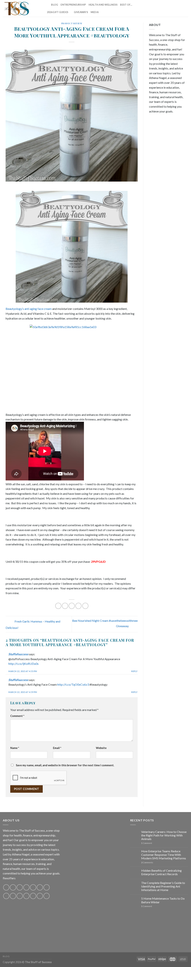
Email (57, 748)
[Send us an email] (171, 8)
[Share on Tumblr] (85, 606)
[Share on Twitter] (65, 606)
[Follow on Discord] (46, 887)
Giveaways (81, 12)
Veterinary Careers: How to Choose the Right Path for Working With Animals (164, 835)
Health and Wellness (103, 4)
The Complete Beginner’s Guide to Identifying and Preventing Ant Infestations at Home (163, 886)
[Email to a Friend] (72, 606)
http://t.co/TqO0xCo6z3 (73, 684)
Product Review (71, 23)
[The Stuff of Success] (21, 8)
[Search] (47, 4)
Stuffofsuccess (18, 654)
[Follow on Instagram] (156, 8)
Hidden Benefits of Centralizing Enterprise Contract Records (161, 872)
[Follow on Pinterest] (176, 8)
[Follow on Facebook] (151, 8)
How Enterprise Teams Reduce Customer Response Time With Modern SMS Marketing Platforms (163, 854)
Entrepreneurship (73, 4)
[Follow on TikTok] (161, 8)
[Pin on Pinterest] (78, 606)
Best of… (126, 4)
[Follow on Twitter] (166, 8)
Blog (54, 4)
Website (101, 748)
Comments (147, 862)
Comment (17, 715)
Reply (134, 671)
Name (14, 748)
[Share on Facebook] (58, 606)
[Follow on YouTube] (185, 8)
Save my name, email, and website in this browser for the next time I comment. (65, 765)
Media (95, 12)
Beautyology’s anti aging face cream (29, 308)
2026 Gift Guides (57, 12)
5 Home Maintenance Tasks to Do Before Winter (163, 900)
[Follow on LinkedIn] (180, 8)
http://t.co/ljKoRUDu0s (23, 663)
